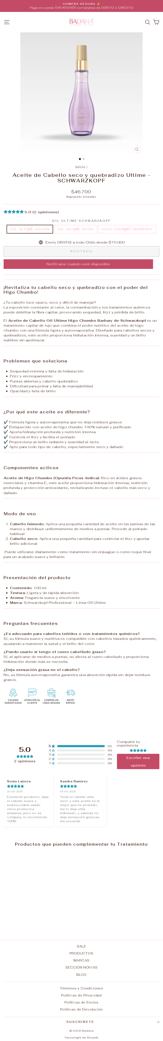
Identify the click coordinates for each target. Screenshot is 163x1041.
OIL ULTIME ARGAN (29, 229)
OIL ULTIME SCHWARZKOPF (81, 221)
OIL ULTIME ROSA (76, 229)
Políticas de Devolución (81, 1009)
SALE (81, 946)
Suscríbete (80, 1022)
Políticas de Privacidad (81, 995)
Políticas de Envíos (81, 1002)
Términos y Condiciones (81, 988)
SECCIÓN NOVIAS (81, 967)
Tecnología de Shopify (81, 1037)
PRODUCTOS (81, 953)
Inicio (80, 167)
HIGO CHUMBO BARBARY (127, 229)
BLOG (81, 975)
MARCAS (82, 960)
